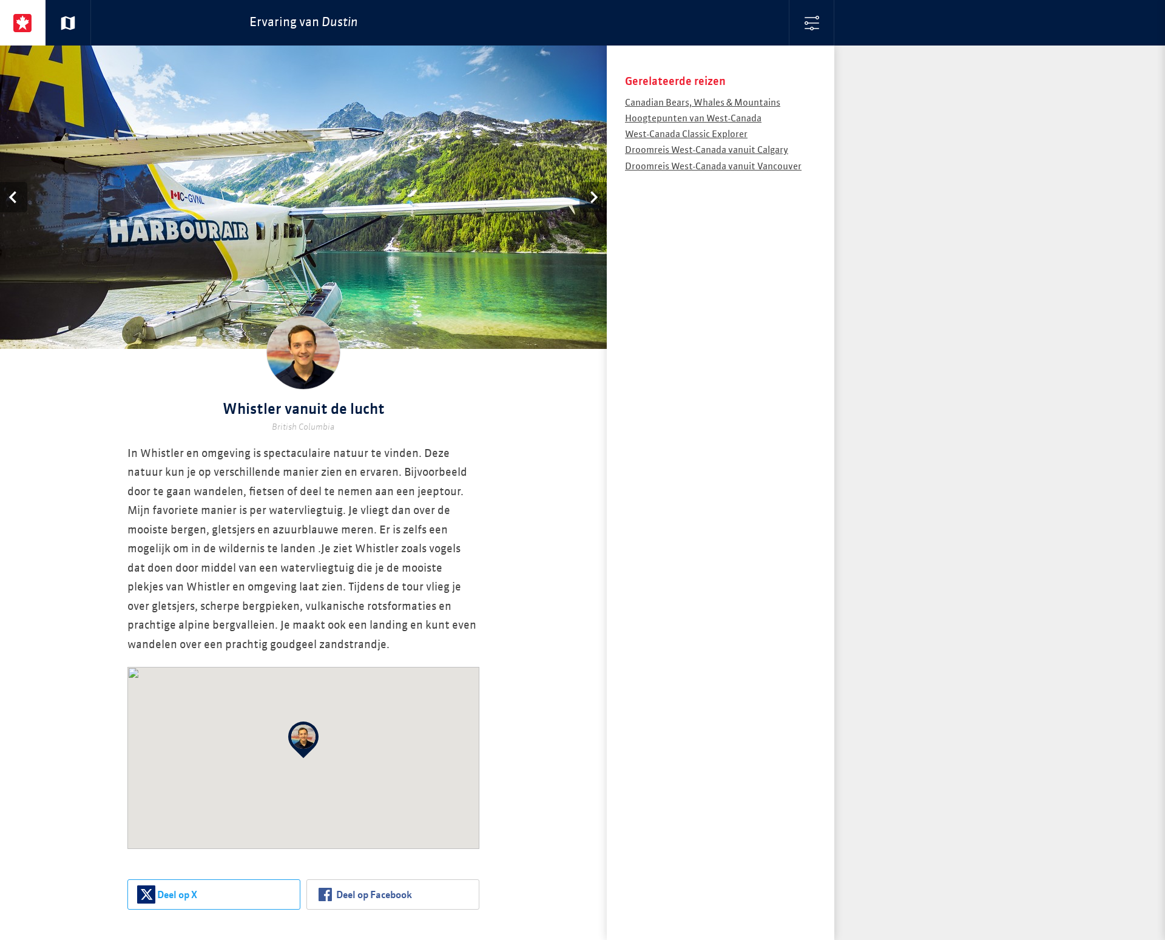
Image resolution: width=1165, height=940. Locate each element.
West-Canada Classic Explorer (686, 134)
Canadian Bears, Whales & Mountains (702, 102)
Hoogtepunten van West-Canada (693, 118)
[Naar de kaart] (68, 23)
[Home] (23, 23)
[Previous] (13, 197)
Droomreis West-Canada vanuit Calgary (706, 150)
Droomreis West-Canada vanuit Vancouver (713, 166)
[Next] (593, 197)
